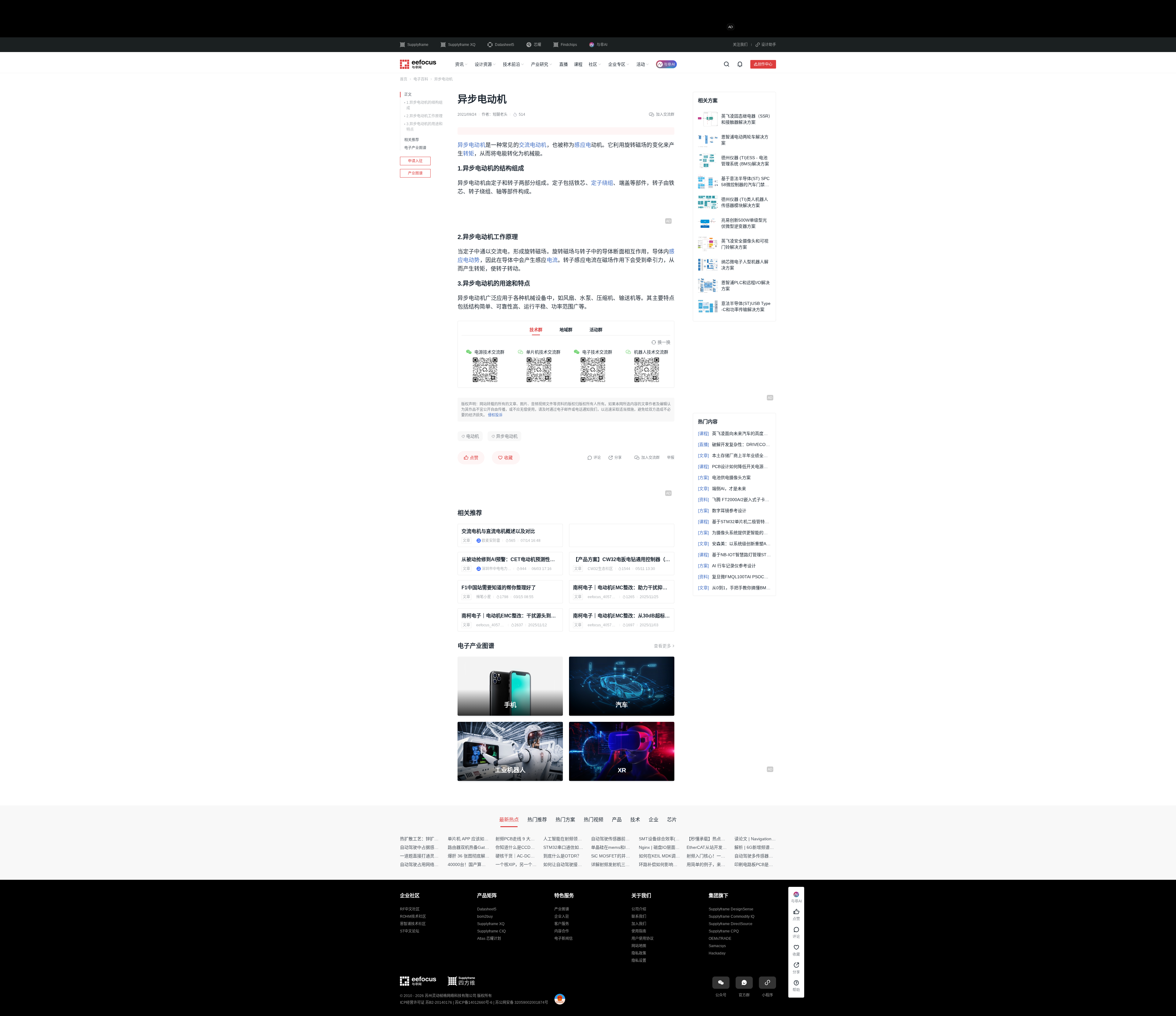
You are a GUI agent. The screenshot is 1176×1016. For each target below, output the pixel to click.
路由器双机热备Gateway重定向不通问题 (486, 847)
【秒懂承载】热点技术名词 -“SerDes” (722, 838)
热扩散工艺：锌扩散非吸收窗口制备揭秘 (438, 838)
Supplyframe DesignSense (731, 909)
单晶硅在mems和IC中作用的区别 (622, 847)
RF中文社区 (410, 909)
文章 (466, 540)
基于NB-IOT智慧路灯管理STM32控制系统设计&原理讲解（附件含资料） (734, 554)
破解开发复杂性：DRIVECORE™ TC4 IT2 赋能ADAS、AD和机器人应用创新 (734, 444)
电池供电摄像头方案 (724, 477)
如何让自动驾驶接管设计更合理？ (575, 864)
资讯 (459, 64)
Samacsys (717, 946)
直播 (563, 64)
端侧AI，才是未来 (722, 488)
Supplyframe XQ (461, 45)
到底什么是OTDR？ (562, 855)
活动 (640, 64)
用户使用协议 (642, 938)
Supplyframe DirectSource (730, 924)
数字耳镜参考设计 (722, 510)
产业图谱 (415, 173)
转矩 (468, 154)
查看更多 (662, 645)
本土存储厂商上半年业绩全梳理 (734, 455)
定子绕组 (602, 183)
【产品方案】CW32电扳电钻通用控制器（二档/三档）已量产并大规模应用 (621, 559)
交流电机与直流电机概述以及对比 (498, 531)
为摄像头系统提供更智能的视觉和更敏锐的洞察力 (734, 532)
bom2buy (485, 916)
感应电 (582, 145)
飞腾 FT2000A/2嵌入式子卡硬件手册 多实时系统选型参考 (734, 499)
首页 (403, 79)
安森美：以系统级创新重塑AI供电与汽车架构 (734, 543)
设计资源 (483, 64)
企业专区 (616, 64)
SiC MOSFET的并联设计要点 (619, 855)
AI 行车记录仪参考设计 (727, 565)
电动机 (472, 436)
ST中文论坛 (409, 931)
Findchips (569, 45)
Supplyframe (417, 45)
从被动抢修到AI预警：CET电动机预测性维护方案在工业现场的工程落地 (510, 559)
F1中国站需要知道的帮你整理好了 (499, 587)
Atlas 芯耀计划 (489, 938)
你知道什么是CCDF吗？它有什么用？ (531, 847)
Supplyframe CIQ (491, 931)
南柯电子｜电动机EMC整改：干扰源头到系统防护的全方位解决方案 (510, 615)
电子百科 (420, 79)
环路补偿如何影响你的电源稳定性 (671, 864)
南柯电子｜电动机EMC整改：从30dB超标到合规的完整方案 (621, 615)
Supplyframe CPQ (724, 931)
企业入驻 (561, 916)
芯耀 (537, 45)
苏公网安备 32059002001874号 (521, 1002)
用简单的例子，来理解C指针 (714, 864)
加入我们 (638, 924)
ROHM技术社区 (413, 916)
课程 (578, 64)
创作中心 (765, 64)
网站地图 (638, 946)
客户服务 (561, 924)
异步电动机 (471, 145)
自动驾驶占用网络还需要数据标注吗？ (436, 864)
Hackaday (717, 953)
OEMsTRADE (720, 938)
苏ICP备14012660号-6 (473, 1002)
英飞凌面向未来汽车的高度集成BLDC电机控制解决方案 (734, 433)
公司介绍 (638, 909)
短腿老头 (500, 114)
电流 (552, 260)
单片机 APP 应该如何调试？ (474, 838)
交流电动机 (533, 145)
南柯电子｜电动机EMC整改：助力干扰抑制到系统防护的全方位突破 (621, 587)
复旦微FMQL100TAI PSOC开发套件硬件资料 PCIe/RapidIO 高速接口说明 (734, 576)
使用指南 (638, 931)
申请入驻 (415, 161)
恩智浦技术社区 (413, 924)
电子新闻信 (563, 938)
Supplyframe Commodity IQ (731, 916)
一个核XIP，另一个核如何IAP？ (526, 864)
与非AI (602, 45)
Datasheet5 (504, 45)
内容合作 (561, 931)
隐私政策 (638, 953)
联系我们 (638, 916)
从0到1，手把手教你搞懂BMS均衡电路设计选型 (734, 587)
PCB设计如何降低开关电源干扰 (734, 466)
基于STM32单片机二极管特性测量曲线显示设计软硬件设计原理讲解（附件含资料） (734, 521)
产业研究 (539, 64)
